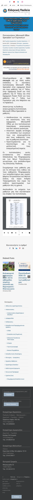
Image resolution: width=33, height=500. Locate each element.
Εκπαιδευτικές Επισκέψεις (14, 354)
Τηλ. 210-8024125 (9, 440)
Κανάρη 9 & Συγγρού (9, 435)
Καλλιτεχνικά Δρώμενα (13, 368)
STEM (9, 330)
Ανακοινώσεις (10, 309)
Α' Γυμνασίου (19, 45)
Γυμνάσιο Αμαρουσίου (10, 41)
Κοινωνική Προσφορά (12, 372)
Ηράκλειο (23, 50)
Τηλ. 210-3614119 (9, 469)
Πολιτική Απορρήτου (13, 478)
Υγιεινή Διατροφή (12, 346)
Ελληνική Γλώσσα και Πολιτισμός (13, 338)
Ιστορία (9, 343)
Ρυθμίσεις (27, 477)
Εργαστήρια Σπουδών (12, 364)
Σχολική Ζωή (6, 45)
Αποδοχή (16, 497)
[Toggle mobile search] (25, 14)
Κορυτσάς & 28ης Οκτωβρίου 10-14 (14, 451)
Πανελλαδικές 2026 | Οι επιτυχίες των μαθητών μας (25, 277)
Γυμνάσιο (11, 47)
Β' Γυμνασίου (26, 45)
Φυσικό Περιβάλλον (13, 350)
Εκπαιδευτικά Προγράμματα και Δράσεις (15, 326)
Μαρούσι (5, 52)
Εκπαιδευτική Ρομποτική (14, 334)
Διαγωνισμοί (12, 50)
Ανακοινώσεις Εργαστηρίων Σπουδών (15, 313)
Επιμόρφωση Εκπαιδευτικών (15, 379)
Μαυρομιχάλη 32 (8, 465)
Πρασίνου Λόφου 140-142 (11, 419)
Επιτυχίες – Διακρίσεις (13, 357)
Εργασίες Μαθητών (11, 361)
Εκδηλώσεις (9, 322)
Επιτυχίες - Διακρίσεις (22, 43)
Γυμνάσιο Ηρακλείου (22, 41)
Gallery (8, 266)
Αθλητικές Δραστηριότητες (14, 306)
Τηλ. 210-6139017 (9, 455)
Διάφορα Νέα (10, 318)
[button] (4, 276)
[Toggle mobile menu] (29, 14)
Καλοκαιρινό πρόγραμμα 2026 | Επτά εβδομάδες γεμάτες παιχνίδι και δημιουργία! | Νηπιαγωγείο (8, 281)
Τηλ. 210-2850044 (9, 424)
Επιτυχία (18, 50)
